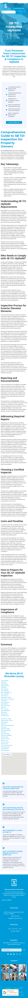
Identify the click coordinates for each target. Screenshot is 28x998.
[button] (3, 12)
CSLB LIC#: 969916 (6, 900)
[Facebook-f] (18, 11)
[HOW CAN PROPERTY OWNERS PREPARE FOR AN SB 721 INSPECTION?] (3, 848)
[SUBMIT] (24, 950)
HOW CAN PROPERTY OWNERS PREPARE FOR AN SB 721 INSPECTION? (12, 853)
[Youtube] (20, 11)
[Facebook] (8, 954)
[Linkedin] (14, 954)
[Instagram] (24, 11)
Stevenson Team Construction (14, 889)
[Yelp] (21, 13)
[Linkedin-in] (22, 11)
